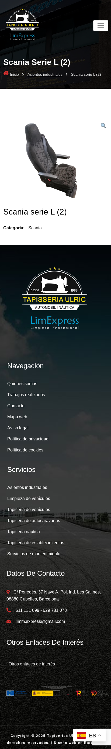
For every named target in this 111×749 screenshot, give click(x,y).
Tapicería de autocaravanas (33, 520)
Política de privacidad (27, 439)
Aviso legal (18, 428)
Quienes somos (22, 383)
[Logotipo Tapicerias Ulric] (55, 300)
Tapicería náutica (23, 531)
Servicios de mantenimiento (33, 553)
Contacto (16, 405)
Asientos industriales (45, 74)
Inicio (14, 74)
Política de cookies (25, 450)
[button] (103, 125)
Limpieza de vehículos (28, 498)
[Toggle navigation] (100, 25)
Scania (35, 228)
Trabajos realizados (26, 394)
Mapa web (17, 417)
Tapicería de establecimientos (35, 542)
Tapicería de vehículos (28, 509)
